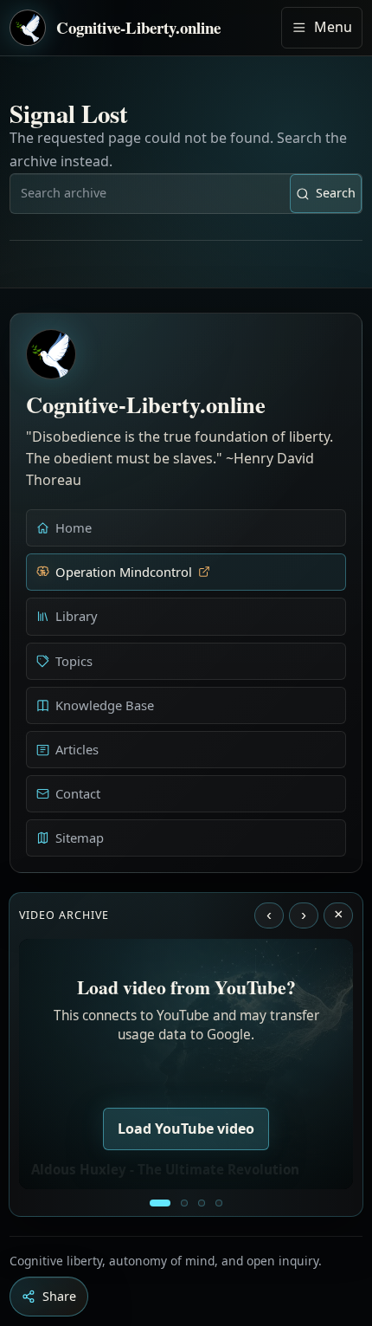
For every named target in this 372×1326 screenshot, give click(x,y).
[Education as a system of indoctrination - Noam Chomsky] (184, 1203)
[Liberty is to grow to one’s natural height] (201, 1203)
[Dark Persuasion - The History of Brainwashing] (218, 1203)
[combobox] (150, 193)
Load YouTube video (186, 1128)
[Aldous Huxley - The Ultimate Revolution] (160, 1203)
